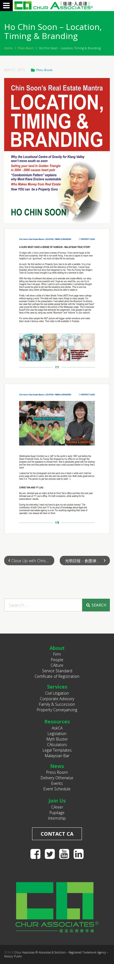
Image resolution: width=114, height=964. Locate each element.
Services (57, 686)
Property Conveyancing (57, 709)
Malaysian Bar (57, 755)
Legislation (57, 733)
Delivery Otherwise (57, 777)
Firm (57, 654)
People (57, 659)
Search (98, 605)
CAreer (57, 807)
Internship (57, 818)
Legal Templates (57, 750)
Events (57, 783)
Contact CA (57, 833)
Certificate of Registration (57, 676)
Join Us (57, 800)
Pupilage (57, 812)
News (57, 766)
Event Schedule (57, 788)
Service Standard (57, 670)
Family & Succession (57, 704)
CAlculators (57, 744)
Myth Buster (57, 739)
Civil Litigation (57, 693)
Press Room (26, 48)
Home (8, 48)
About (57, 648)
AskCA (57, 728)
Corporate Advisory (57, 698)
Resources (57, 721)
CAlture (57, 665)
